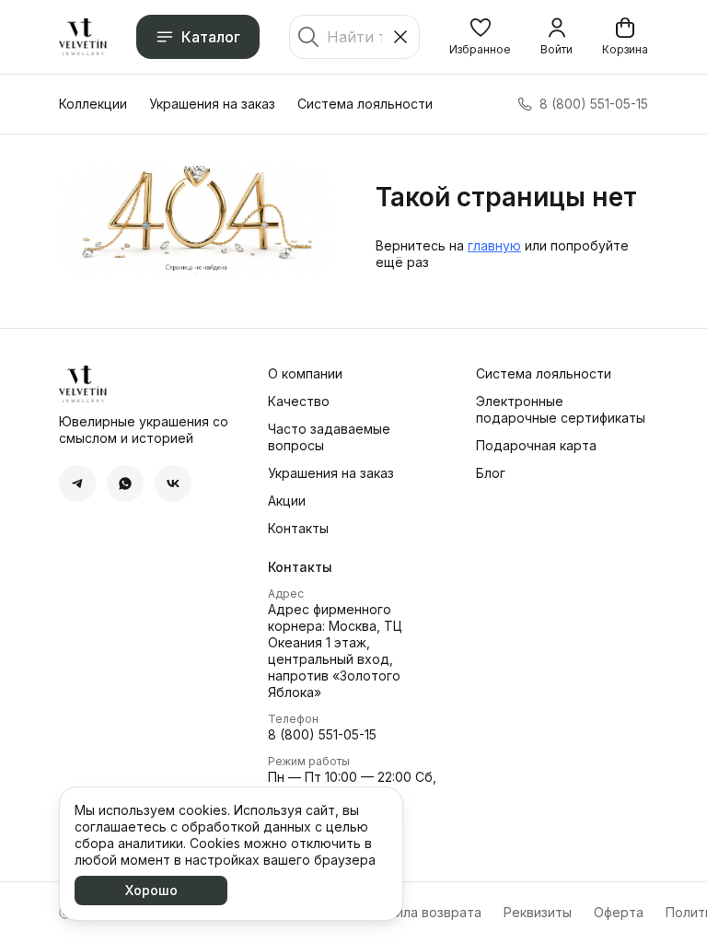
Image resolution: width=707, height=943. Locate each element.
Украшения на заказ (212, 103)
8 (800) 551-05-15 (322, 734)
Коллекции (93, 103)
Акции (287, 500)
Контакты (298, 528)
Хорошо (151, 890)
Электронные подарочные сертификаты (560, 409)
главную (494, 245)
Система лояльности (365, 103)
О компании (305, 373)
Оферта (618, 912)
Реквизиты (538, 912)
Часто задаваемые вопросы (329, 437)
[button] (480, 37)
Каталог (210, 37)
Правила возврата (422, 912)
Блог (490, 473)
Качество (299, 401)
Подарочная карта (536, 445)
